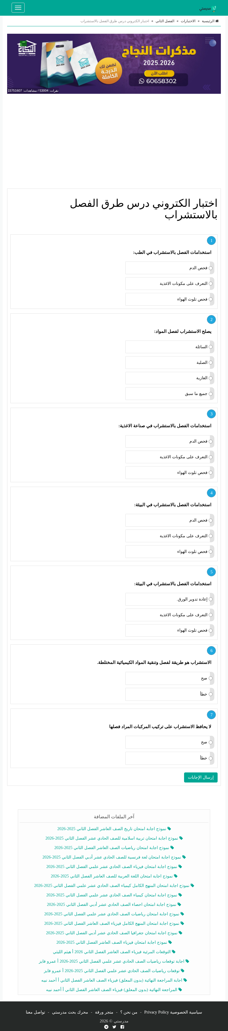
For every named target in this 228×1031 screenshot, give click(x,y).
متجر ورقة (104, 1012)
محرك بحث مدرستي (70, 1012)
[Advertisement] (114, 141)
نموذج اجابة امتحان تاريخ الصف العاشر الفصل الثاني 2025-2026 (112, 829)
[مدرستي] (209, 7)
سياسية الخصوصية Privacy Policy (173, 1012)
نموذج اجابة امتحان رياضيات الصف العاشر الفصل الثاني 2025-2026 (112, 848)
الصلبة (202, 362)
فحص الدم (198, 268)
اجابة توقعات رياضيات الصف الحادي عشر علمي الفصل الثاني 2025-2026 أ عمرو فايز (112, 961)
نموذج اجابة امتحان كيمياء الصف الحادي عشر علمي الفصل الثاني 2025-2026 (112, 895)
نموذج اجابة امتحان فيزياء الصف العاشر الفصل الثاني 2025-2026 (112, 942)
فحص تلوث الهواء (192, 299)
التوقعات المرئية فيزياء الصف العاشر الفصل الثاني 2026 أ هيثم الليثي (112, 952)
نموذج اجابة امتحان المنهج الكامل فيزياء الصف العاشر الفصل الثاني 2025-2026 (112, 923)
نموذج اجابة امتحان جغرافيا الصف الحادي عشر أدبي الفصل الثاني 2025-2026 (112, 933)
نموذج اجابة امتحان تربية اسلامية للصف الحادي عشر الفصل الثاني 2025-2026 (112, 838)
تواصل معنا (35, 1012)
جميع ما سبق (196, 393)
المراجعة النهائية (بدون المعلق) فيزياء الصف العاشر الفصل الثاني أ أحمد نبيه (112, 990)
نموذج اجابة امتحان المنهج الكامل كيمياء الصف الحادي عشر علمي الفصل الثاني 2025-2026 (112, 885)
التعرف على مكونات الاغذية (184, 283)
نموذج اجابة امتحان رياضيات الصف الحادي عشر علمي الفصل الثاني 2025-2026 (112, 914)
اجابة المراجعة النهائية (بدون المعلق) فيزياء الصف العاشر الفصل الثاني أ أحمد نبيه (112, 980)
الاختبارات (188, 21)
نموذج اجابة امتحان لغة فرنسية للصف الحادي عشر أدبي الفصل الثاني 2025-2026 (112, 857)
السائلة (201, 347)
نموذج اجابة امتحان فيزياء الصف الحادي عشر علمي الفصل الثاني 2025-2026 (112, 866)
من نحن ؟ (128, 1012)
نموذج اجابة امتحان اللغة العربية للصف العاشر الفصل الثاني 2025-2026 (112, 876)
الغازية (202, 378)
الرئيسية (208, 21)
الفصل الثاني (165, 21)
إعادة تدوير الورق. (192, 599)
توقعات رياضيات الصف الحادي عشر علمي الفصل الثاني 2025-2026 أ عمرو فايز (112, 971)
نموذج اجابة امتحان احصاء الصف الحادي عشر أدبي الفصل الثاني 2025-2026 (112, 904)
